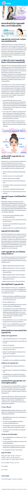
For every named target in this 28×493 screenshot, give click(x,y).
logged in (10, 479)
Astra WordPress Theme (21, 489)
